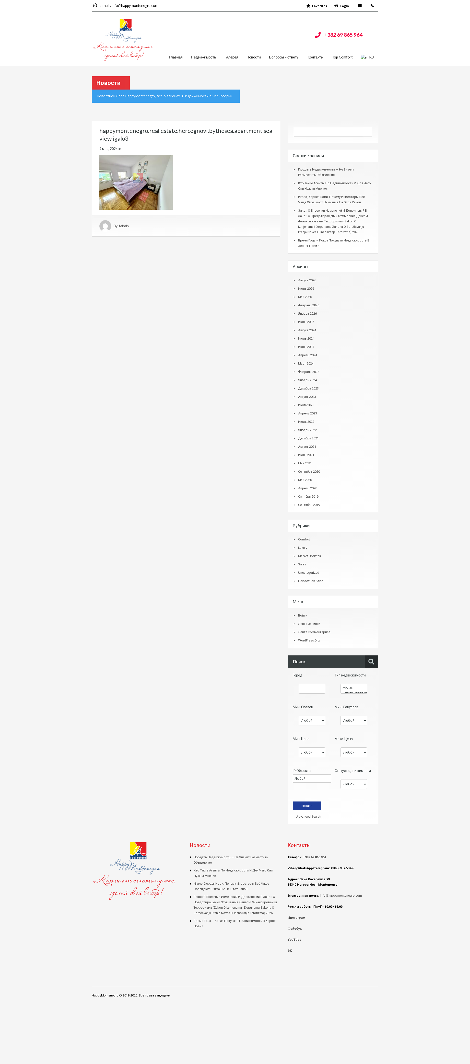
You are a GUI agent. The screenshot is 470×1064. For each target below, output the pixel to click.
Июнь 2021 (306, 455)
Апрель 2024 (307, 355)
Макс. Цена (344, 739)
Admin (123, 226)
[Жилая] (353, 687)
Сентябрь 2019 (309, 505)
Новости (254, 57)
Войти (302, 615)
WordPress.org (309, 640)
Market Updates (309, 556)
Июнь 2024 (306, 347)
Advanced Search (308, 816)
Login (344, 6)
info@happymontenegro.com (135, 5)
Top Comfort (342, 57)
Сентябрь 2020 (309, 471)
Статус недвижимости (353, 771)
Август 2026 (307, 280)
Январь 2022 (307, 430)
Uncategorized (308, 572)
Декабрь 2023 (308, 388)
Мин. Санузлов (346, 707)
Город (297, 675)
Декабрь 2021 (308, 438)
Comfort (304, 539)
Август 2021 (307, 446)
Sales (302, 564)
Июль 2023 (306, 405)
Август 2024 (307, 330)
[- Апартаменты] (353, 692)
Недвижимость (203, 57)
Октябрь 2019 (308, 496)
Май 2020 (305, 480)
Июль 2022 (306, 421)
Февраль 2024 (308, 372)
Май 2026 (305, 297)
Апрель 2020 (307, 488)
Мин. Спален (303, 707)
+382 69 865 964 (343, 35)
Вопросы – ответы (284, 57)
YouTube (294, 939)
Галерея (231, 57)
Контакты (316, 57)
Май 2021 (305, 463)
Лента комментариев (314, 632)
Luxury (302, 547)
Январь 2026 (307, 313)
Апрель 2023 (307, 413)
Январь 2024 (307, 380)
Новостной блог (310, 581)
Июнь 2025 (306, 322)
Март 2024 (306, 363)
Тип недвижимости (350, 675)
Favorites (319, 6)
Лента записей (309, 624)
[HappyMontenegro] (123, 42)
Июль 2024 (306, 338)
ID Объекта (302, 771)
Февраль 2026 (308, 305)
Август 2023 (307, 397)
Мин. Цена (301, 739)
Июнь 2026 (306, 288)
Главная (176, 57)
